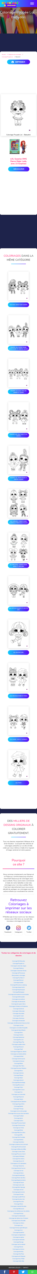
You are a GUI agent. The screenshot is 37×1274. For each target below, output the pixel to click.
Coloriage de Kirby (18, 1251)
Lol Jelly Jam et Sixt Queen (18, 305)
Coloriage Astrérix (18, 1035)
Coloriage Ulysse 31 (18, 1161)
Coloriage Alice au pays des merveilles (18, 1113)
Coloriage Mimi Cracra (18, 1090)
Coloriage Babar (18, 1063)
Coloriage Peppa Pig (18, 1042)
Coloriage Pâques (18, 1075)
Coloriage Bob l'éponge (18, 1187)
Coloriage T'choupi (18, 1109)
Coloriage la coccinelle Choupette (18, 1028)
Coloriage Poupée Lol (18, 963)
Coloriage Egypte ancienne (18, 1180)
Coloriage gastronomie (18, 1192)
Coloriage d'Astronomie (18, 1125)
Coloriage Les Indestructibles (18, 1054)
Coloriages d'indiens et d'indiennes (18, 1006)
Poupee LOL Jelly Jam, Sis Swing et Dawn (18, 391)
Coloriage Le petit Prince (18, 1197)
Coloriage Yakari (18, 1078)
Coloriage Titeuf (18, 1049)
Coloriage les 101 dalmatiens (18, 1163)
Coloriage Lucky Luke (18, 1185)
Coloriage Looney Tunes (18, 1151)
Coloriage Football (18, 1116)
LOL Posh (18, 783)
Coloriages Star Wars (18, 1066)
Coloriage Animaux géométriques (18, 1228)
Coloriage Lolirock (18, 1190)
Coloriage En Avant (18, 1016)
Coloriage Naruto (18, 1247)
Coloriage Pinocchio (18, 1201)
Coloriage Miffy (18, 1135)
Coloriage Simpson (18, 1047)
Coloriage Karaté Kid (18, 1232)
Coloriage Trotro (18, 1087)
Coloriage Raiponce (18, 1097)
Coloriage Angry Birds (18, 1104)
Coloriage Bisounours (18, 1085)
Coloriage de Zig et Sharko (18, 1030)
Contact (25, 1268)
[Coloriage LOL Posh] (18, 764)
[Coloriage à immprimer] (11, 5)
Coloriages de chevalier (18, 1020)
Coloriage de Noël (18, 1056)
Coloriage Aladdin (18, 982)
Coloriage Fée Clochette (18, 1137)
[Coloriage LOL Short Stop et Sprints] (18, 721)
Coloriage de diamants (18, 1239)
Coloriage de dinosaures (18, 1059)
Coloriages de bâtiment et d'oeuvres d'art (18, 1023)
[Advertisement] (18, 34)
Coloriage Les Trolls (18, 1128)
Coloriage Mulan (18, 1204)
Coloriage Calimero (18, 1073)
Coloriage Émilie (18, 1130)
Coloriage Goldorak (18, 1009)
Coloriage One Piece (18, 1254)
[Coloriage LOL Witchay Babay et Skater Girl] (18, 590)
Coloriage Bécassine (18, 1209)
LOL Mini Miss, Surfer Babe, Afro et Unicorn (18, 565)
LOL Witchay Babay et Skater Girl (18, 609)
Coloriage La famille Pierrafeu (18, 1206)
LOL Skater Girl (18, 652)
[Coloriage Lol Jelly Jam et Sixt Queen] (18, 286)
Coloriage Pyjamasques (18, 990)
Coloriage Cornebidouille (18, 1216)
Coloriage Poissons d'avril (18, 1154)
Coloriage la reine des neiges (18, 966)
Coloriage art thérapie (18, 1156)
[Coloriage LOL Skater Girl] (18, 634)
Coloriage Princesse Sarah (18, 1123)
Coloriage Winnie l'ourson (18, 1168)
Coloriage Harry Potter (18, 1259)
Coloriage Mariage (18, 1242)
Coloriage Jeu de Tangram (18, 1256)
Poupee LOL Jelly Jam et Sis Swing (18, 435)
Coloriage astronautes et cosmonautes (18, 994)
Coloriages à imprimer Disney (18, 970)
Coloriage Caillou (18, 1120)
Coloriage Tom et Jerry (18, 1159)
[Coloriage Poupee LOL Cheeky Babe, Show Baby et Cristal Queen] (18, 330)
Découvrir (18, 169)
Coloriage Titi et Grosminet (18, 1147)
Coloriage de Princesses (18, 973)
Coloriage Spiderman (18, 1037)
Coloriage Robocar (18, 980)
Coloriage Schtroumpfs (18, 997)
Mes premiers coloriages (18, 975)
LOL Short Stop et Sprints (18, 739)
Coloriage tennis (18, 1118)
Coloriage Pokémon (18, 968)
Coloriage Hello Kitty (18, 1261)
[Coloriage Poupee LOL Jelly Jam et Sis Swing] (18, 417)
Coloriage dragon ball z (18, 987)
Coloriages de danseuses (18, 1001)
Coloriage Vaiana (18, 1099)
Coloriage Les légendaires (18, 1235)
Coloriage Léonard (18, 1080)
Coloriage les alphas (18, 1237)
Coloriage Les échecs (18, 1223)
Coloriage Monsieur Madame (18, 1068)
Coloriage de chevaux (18, 1061)
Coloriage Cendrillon (18, 1142)
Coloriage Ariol (18, 1230)
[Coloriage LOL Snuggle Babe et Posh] (18, 677)
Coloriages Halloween (18, 1011)
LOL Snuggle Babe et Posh (18, 696)
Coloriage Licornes (18, 1025)
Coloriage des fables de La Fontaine (18, 1218)
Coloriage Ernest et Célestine (18, 1101)
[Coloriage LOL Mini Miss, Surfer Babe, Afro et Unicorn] (18, 547)
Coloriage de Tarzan (18, 1182)
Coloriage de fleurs (18, 1173)
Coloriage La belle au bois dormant (18, 1144)
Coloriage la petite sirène (18, 1044)
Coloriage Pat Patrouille (18, 961)
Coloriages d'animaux (18, 1018)
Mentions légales (15, 1268)
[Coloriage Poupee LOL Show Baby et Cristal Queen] (18, 460)
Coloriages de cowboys (18, 999)
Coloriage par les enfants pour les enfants (18, 1211)
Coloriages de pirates (18, 1013)
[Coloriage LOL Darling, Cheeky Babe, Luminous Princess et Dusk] (18, 503)
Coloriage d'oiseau (18, 1194)
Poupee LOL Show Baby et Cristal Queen (18, 478)
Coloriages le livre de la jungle (18, 1111)
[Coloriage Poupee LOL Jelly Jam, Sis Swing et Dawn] (18, 373)
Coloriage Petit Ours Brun (18, 1132)
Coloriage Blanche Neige (18, 1082)
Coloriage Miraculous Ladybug (18, 985)
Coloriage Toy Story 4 (18, 978)
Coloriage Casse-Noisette (18, 1220)
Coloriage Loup (18, 1225)
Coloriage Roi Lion (18, 1040)
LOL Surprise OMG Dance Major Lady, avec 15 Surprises (18, 161)
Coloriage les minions (18, 1249)
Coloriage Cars (18, 1092)
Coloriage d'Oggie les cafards (18, 1051)
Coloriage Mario (18, 1070)
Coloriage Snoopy (18, 1213)
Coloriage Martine (18, 1140)
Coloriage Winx (18, 1032)
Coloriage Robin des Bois (18, 1178)
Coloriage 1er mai (18, 1170)
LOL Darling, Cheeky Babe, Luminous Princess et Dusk (18, 522)
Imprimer (20, 62)
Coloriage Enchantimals (18, 1175)
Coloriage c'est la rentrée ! (18, 1244)
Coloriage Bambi (18, 1106)
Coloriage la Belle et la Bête (18, 1149)
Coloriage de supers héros (18, 1004)
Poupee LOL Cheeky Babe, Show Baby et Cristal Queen (18, 348)
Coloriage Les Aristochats (18, 1094)
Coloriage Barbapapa (18, 992)
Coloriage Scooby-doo (18, 1199)
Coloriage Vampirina (18, 1166)
